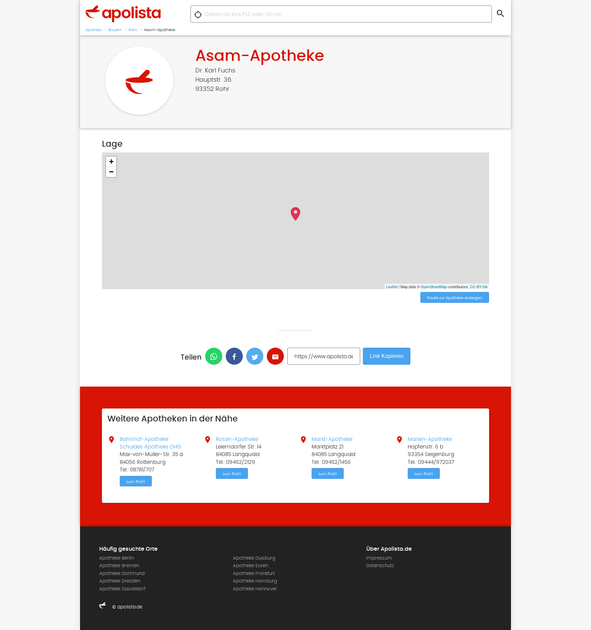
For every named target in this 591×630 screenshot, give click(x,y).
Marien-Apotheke (430, 439)
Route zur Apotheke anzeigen (454, 298)
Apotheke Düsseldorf (122, 589)
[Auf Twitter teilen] (256, 356)
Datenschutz (380, 565)
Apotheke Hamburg (255, 581)
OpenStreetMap (434, 286)
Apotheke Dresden (119, 581)
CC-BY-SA (478, 286)
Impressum (379, 558)
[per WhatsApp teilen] (215, 356)
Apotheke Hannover (255, 589)
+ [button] (111, 161)
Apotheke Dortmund (122, 573)
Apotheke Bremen (119, 565)
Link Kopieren (387, 356)
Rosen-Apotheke (237, 439)
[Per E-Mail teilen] (277, 356)
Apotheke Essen (250, 565)
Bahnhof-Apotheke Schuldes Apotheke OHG (150, 443)
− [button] (111, 171)
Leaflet (391, 286)
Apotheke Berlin (116, 558)
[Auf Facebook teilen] (236, 356)
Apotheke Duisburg (254, 558)
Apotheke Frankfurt (254, 573)
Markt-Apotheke (332, 439)
